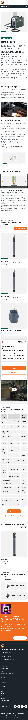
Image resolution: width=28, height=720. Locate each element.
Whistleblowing (4, 682)
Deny (14, 377)
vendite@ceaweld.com (9, 659)
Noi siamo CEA (4, 689)
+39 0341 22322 (8, 656)
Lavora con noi (5, 700)
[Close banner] (25, 341)
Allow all (14, 368)
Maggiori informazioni (6, 564)
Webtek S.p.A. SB (14, 717)
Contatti (3, 698)
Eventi (2, 693)
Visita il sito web (19, 638)
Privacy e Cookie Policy (18, 715)
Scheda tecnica (15, 511)
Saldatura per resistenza (7, 673)
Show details (21, 363)
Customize (13, 372)
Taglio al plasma (5, 671)
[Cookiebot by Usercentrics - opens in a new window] (17, 342)
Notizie (2, 691)
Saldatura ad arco (5, 668)
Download (3, 696)
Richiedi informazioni (15, 516)
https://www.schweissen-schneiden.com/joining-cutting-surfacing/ (13, 629)
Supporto (3, 680)
